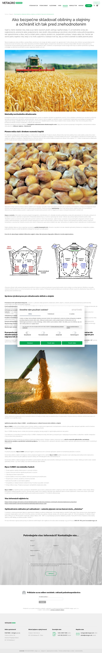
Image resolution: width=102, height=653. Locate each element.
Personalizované (43, 334)
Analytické (59, 334)
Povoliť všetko (72, 343)
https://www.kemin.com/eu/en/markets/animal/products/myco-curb (25, 503)
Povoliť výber (51, 343)
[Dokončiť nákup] (97, 6)
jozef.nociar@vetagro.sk (89, 520)
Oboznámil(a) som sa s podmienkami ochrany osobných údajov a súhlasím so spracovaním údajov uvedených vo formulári (51, 564)
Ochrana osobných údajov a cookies (73, 327)
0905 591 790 (78, 520)
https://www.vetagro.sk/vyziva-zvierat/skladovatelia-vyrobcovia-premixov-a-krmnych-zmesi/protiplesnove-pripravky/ (41, 502)
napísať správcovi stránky (52, 651)
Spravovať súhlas (79, 651)
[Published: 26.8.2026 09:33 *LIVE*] (25, 651)
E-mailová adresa (43, 596)
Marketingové (74, 334)
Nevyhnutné (27, 334)
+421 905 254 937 (62, 635)
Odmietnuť (30, 343)
